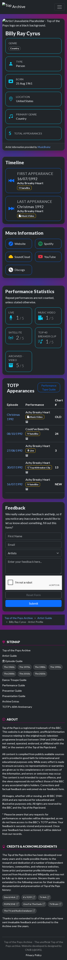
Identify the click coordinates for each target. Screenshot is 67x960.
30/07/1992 (15, 467)
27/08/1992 (15, 450)
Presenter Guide (12, 690)
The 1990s (55, 667)
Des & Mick (9, 897)
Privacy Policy (34, 955)
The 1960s (9, 667)
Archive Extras (10, 701)
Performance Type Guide (48, 387)
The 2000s (9, 673)
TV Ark (43, 897)
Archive (18, 6)
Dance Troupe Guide (14, 679)
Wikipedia (43, 874)
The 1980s (40, 667)
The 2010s (24, 673)
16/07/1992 (15, 484)
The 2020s (40, 673)
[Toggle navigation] (59, 7)
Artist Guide (44, 618)
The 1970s (24, 667)
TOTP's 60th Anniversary (17, 706)
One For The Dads (32, 904)
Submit (33, 603)
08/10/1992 (15, 433)
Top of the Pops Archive (18, 618)
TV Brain (54, 904)
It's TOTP (27, 897)
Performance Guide (13, 685)
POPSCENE (9, 904)
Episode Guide (14, 661)
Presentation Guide (13, 696)
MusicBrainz (44, 147)
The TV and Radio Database (18, 910)
